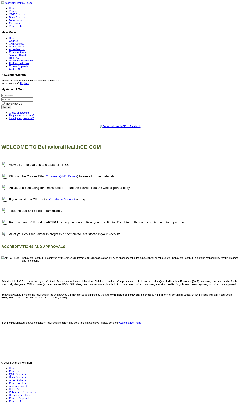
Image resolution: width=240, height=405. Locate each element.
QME (62, 176)
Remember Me (14, 103)
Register (24, 83)
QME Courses (17, 14)
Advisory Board (17, 55)
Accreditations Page (130, 322)
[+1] (121, 129)
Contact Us (15, 26)
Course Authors (17, 52)
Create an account (19, 112)
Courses (14, 11)
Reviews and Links (19, 63)
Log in (6, 107)
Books (72, 176)
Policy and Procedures (21, 60)
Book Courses (17, 17)
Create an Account (62, 199)
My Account (16, 20)
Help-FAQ (14, 57)
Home (12, 8)
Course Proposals (18, 66)
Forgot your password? (21, 118)
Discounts (15, 23)
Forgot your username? (21, 115)
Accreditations (17, 49)
